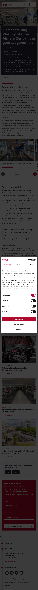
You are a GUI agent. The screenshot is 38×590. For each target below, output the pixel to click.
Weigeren (19, 329)
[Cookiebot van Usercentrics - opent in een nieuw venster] (28, 260)
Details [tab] (19, 264)
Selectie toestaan (19, 324)
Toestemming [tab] (7, 264)
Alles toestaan (19, 319)
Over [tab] (31, 264)
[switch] (33, 300)
